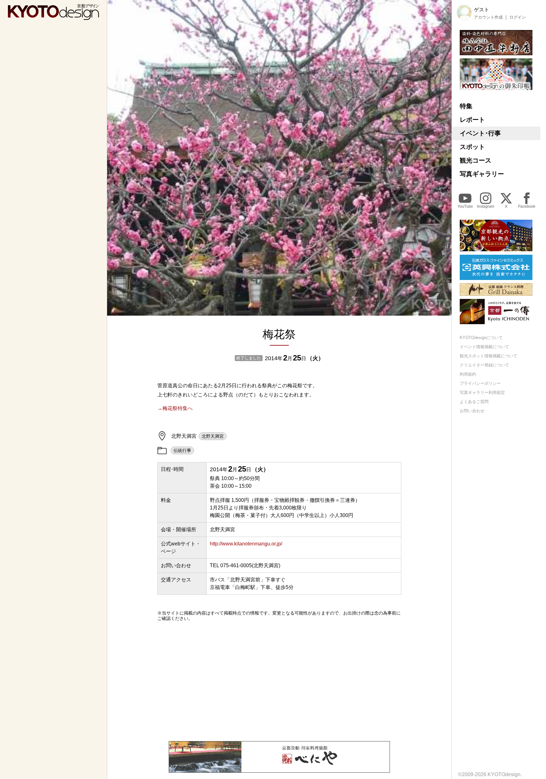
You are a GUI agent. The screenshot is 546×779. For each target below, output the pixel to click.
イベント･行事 (480, 133)
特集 (466, 106)
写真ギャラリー (482, 173)
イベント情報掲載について (484, 347)
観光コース (475, 160)
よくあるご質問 (474, 401)
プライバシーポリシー (480, 383)
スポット (472, 146)
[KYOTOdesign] (53, 17)
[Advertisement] (279, 681)
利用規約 (468, 374)
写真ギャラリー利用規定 (482, 392)
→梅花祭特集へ (175, 408)
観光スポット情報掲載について (488, 356)
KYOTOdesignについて (481, 338)
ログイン (517, 17)
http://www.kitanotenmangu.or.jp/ (246, 543)
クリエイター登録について (484, 365)
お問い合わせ (472, 410)
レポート (472, 119)
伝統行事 (182, 450)
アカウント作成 (488, 17)
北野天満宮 (213, 436)
